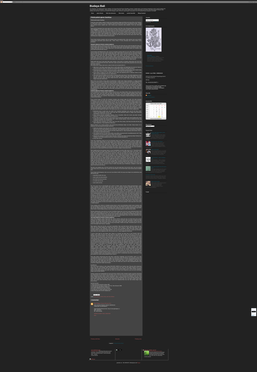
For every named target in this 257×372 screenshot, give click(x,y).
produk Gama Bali (131, 13)
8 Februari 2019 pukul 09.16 (105, 303)
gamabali (149, 95)
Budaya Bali (97, 5)
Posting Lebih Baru (95, 339)
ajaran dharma (100, 13)
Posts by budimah (149, 65)
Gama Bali (149, 55)
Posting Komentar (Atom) (118, 343)
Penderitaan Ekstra (94, 351)
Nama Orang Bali (155, 149)
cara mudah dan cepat (95, 350)
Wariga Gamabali (142, 13)
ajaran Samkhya (97, 296)
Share (253, 315)
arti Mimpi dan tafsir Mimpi (156, 141)
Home (92, 13)
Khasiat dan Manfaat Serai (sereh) (155, 351)
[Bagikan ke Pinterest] (99, 295)
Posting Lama (138, 339)
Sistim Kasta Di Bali (155, 181)
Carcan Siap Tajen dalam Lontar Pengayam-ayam (158, 133)
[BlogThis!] (95, 295)
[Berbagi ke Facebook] (98, 295)
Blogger (138, 362)
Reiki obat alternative (111, 13)
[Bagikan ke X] (96, 295)
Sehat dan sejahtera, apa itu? (150, 350)
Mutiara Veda (103, 296)
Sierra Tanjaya (97, 303)
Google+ (1, 0)
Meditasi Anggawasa (151, 56)
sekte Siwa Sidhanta (110, 296)
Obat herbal (121, 13)
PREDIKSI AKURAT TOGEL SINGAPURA (102, 313)
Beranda (117, 339)
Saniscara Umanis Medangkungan (156, 118)
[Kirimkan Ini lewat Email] (94, 295)
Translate (156, 21)
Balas (95, 315)
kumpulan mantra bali (150, 174)
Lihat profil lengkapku (150, 97)
